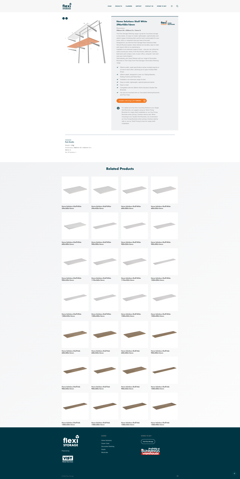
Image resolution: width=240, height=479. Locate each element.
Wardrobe (104, 452)
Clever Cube (105, 443)
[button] (132, 101)
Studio (103, 449)
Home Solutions (106, 440)
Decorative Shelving (107, 446)
